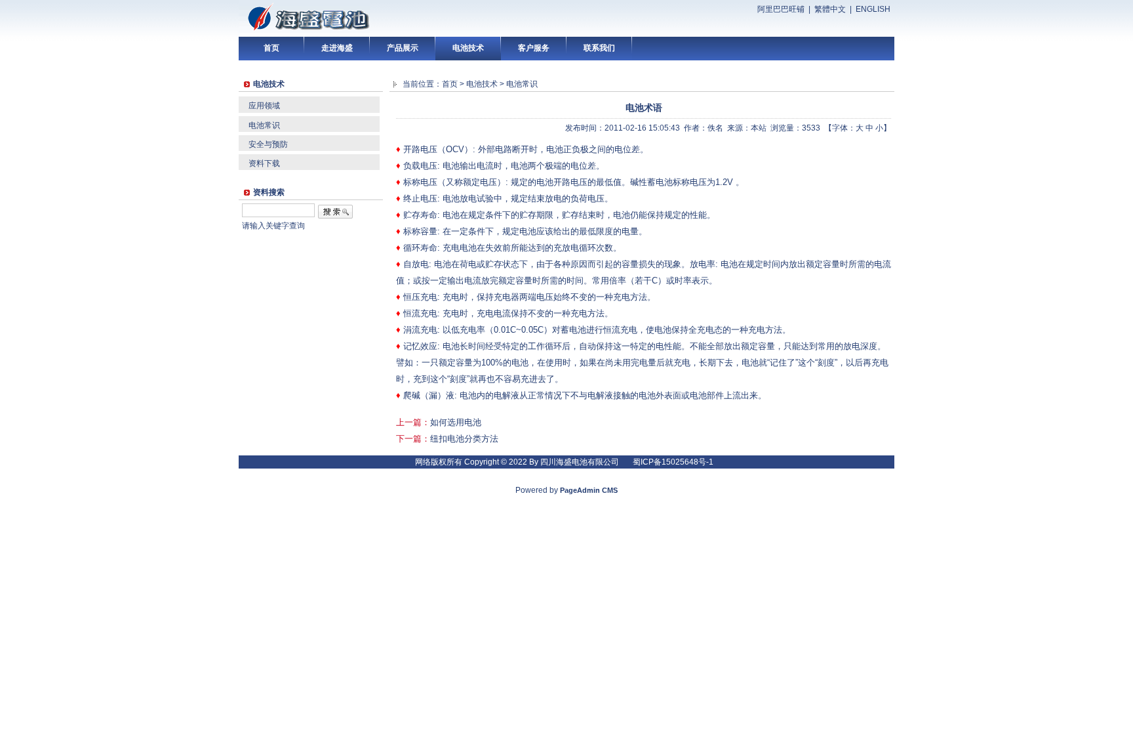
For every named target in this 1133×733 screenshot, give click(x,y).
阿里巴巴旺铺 (781, 9)
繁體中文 (830, 9)
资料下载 (264, 163)
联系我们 (599, 47)
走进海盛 (337, 47)
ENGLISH (873, 9)
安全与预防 (268, 144)
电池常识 (264, 125)
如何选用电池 (455, 422)
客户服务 (533, 47)
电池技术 (468, 47)
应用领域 (264, 105)
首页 (271, 47)
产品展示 (402, 47)
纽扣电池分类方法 (464, 439)
